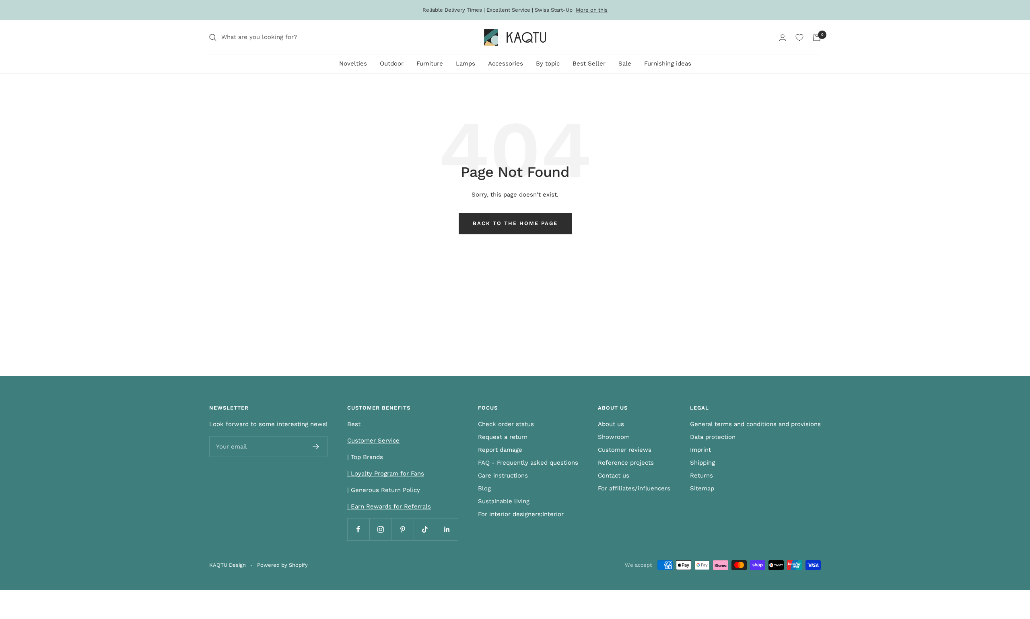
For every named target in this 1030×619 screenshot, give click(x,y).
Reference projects (626, 462)
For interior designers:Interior (521, 514)
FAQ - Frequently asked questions (528, 462)
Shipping (702, 462)
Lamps (465, 63)
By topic (548, 63)
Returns (701, 475)
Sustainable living (503, 501)
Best (353, 424)
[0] (799, 37)
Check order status (506, 424)
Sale (624, 63)
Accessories (505, 63)
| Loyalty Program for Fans (385, 473)
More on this (592, 10)
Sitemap (702, 488)
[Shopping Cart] (817, 37)
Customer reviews (624, 449)
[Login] (782, 37)
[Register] (316, 446)
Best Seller (589, 63)
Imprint (700, 449)
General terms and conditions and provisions (755, 424)
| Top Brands (365, 457)
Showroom (614, 437)
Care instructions (503, 475)
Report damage (500, 449)
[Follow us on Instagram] (380, 529)
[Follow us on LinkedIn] (447, 529)
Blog (484, 488)
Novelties (353, 63)
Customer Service (373, 440)
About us (611, 424)
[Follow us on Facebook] (358, 529)
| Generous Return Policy (383, 490)
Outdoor (392, 63)
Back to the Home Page (515, 223)
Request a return (502, 437)
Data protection (712, 437)
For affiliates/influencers (634, 488)
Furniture (429, 63)
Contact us (613, 475)
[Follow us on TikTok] (425, 529)
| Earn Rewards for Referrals (389, 506)
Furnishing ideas (667, 63)
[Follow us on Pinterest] (402, 529)
